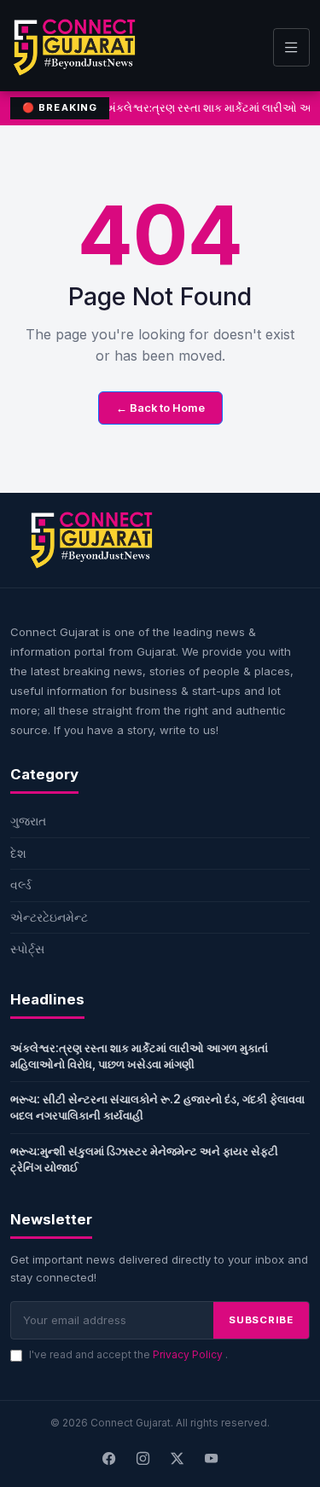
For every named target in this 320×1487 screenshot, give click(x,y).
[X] (177, 1458)
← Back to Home (160, 408)
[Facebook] (109, 1458)
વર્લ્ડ (21, 884)
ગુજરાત (28, 820)
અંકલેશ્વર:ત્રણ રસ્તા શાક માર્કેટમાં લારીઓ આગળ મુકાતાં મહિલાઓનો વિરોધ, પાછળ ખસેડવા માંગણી (139, 1056)
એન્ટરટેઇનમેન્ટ (49, 917)
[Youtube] (211, 1458)
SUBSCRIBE (261, 1320)
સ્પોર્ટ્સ (27, 948)
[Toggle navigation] (291, 47)
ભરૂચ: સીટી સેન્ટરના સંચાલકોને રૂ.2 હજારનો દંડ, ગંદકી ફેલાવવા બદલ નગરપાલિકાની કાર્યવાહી (157, 1107)
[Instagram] (143, 1458)
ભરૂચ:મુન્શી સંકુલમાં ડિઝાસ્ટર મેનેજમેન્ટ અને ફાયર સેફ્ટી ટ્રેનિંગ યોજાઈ (144, 1159)
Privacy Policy (189, 1354)
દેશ (18, 853)
